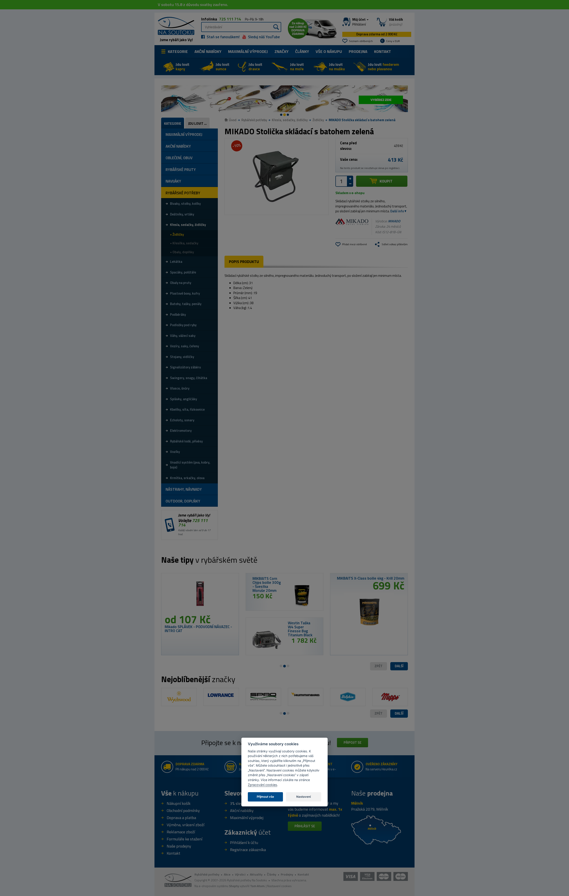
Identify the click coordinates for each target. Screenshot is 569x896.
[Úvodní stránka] (174, 25)
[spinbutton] (341, 181)
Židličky (318, 120)
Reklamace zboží (181, 832)
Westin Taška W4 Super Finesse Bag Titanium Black (300, 629)
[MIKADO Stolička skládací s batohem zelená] (276, 176)
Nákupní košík (178, 803)
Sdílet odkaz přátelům (395, 244)
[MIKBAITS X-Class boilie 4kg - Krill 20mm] (369, 610)
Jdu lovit (182, 67)
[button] (399, 666)
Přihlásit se (305, 826)
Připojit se (352, 742)
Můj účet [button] (359, 22)
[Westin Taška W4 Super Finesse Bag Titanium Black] (266, 640)
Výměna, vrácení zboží (185, 825)
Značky (281, 51)
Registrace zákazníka (248, 850)
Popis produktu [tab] (244, 262)
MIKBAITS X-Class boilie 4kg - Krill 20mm (370, 578)
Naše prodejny (179, 846)
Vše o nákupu (329, 51)
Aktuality (256, 874)
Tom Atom (257, 886)
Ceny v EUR (393, 41)
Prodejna (358, 51)
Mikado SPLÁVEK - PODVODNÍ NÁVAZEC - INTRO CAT (198, 629)
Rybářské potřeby (254, 120)
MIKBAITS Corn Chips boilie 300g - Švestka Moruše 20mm (266, 584)
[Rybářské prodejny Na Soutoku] (376, 829)
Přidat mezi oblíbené (354, 244)
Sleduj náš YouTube (263, 37)
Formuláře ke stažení (184, 839)
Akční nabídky (207, 51)
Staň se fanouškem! (223, 37)
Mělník (357, 803)
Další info (397, 211)
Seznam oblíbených (361, 41)
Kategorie (178, 51)
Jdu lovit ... (197, 123)
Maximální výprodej (246, 818)
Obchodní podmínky (183, 811)
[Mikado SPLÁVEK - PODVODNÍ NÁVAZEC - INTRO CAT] (200, 595)
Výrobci (240, 874)
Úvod (232, 120)
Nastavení (303, 796)
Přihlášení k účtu (244, 843)
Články (302, 51)
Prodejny (287, 874)
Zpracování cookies (262, 785)
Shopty (234, 886)
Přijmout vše (265, 796)
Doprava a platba (181, 818)
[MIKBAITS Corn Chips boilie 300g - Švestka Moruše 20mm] (302, 595)
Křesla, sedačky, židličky (290, 120)
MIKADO (394, 221)
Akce (227, 874)
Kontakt (382, 51)
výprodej (248, 51)
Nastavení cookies (279, 886)
